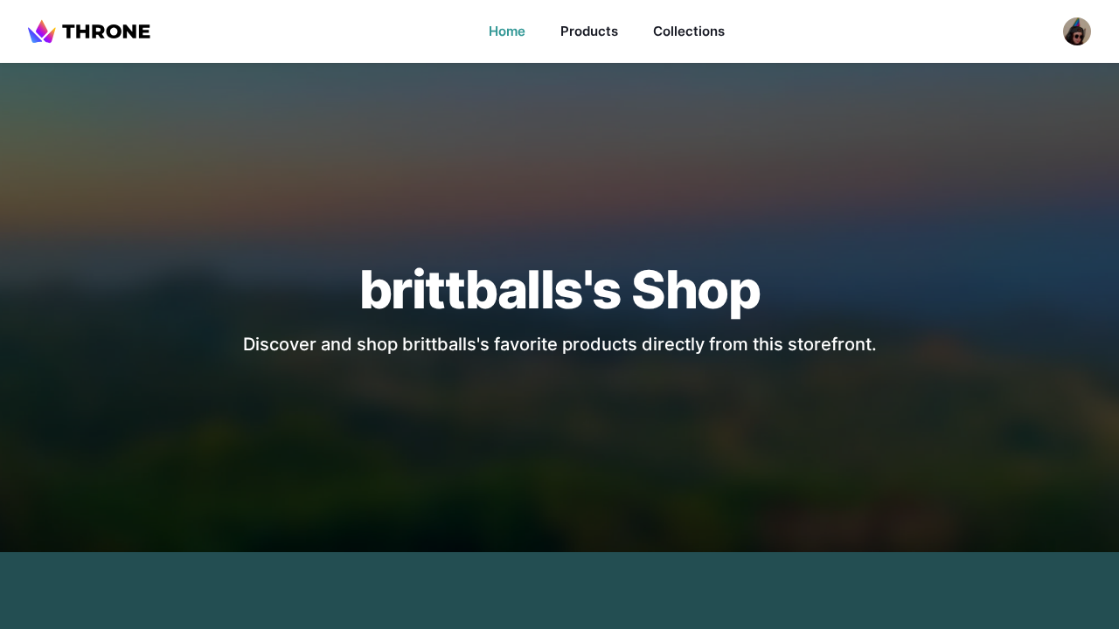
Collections (689, 31)
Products (589, 31)
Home (507, 31)
